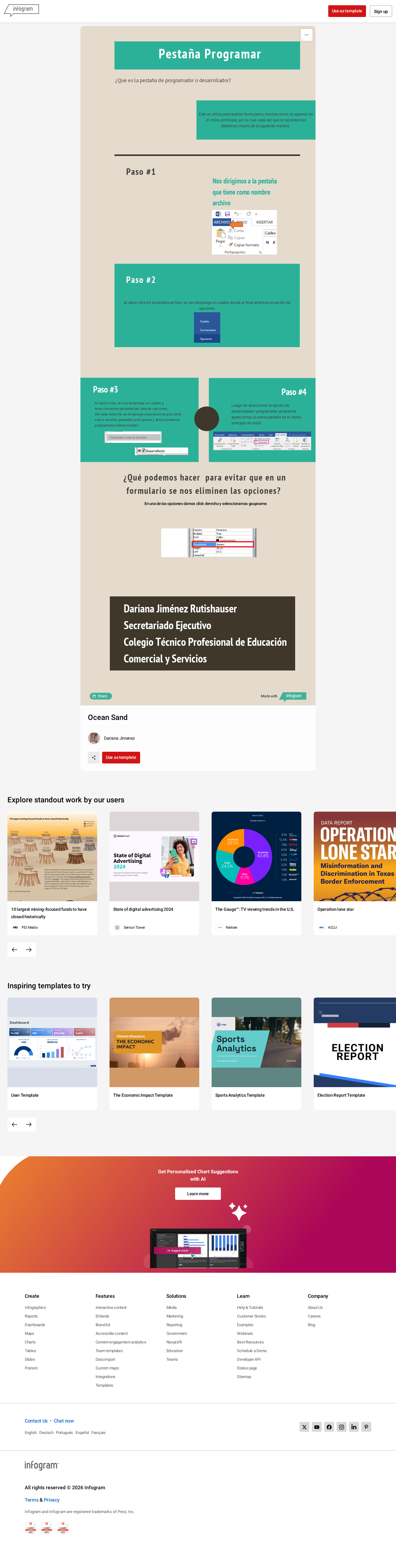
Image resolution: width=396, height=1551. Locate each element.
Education (174, 1350)
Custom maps (107, 1368)
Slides (30, 1359)
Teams (172, 1359)
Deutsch (46, 1432)
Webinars (245, 1333)
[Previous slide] (14, 950)
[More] (306, 35)
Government (176, 1333)
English (31, 1432)
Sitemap (244, 1376)
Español (82, 1432)
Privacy (52, 1500)
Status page (247, 1368)
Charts (30, 1342)
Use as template (347, 10)
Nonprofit (174, 1342)
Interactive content (111, 1307)
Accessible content (112, 1333)
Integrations (105, 1376)
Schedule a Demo (252, 1350)
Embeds (102, 1316)
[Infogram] (21, 11)
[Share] (94, 757)
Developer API (248, 1359)
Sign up (381, 11)
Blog (311, 1324)
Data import (105, 1359)
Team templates (109, 1350)
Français (98, 1432)
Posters (31, 1368)
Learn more (198, 1193)
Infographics (35, 1307)
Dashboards (35, 1324)
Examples (245, 1324)
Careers (314, 1316)
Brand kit (103, 1324)
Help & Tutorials (250, 1307)
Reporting (174, 1324)
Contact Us (36, 1421)
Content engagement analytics (121, 1342)
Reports (31, 1316)
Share (102, 696)
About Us (315, 1307)
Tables (30, 1350)
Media (171, 1307)
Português (64, 1432)
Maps (29, 1333)
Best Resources (250, 1342)
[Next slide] (29, 950)
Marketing (174, 1316)
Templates (104, 1385)
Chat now (64, 1421)
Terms (32, 1500)
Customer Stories (251, 1316)
